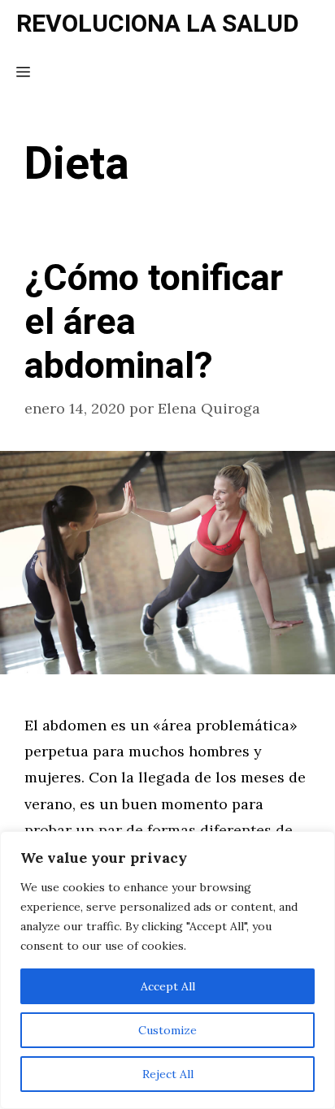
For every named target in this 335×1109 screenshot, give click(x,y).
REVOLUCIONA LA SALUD (157, 24)
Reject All (168, 1074)
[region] (167, 970)
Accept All (168, 986)
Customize (167, 1030)
